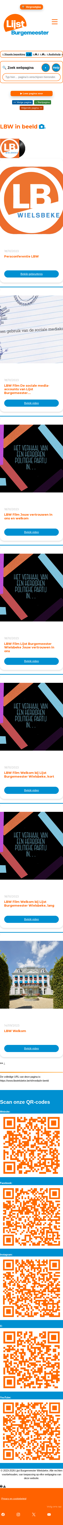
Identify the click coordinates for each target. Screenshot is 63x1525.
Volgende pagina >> (31, 107)
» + (36, 54)
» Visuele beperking (13, 54)
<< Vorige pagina (22, 102)
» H (29, 54)
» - (43, 54)
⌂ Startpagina (42, 102)
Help (56, 67)
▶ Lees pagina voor (31, 93)
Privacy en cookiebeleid (13, 1498)
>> (2, 1063)
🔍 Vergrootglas (31, 6)
